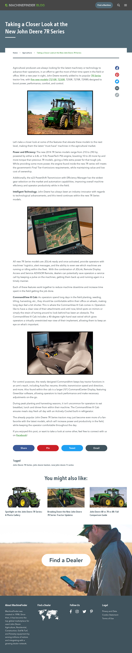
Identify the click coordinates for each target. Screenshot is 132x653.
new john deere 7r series (62, 465)
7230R (61, 79)
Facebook (21, 435)
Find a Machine (104, 5)
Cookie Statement (110, 615)
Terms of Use (108, 618)
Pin (48, 448)
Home (15, 53)
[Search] (118, 5)
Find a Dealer (66, 560)
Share (24, 448)
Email (96, 448)
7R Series (96, 75)
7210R (52, 79)
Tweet (72, 448)
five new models (39, 79)
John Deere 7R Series (22, 465)
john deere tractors (41, 465)
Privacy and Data (109, 611)
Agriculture (27, 53)
